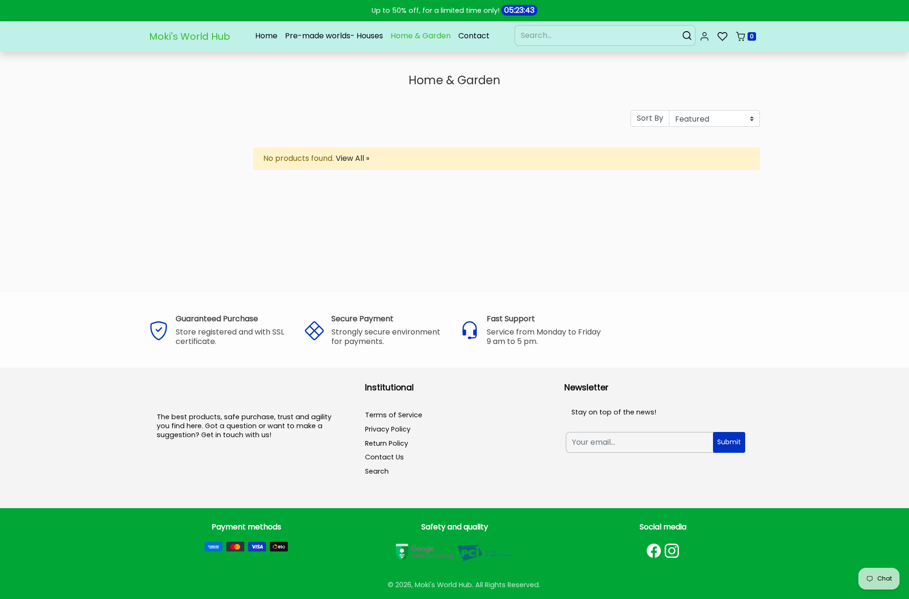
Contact (474, 35)
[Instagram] (672, 551)
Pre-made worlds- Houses (334, 35)
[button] (704, 36)
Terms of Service (393, 415)
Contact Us (384, 457)
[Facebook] (654, 551)
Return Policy (386, 443)
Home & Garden (421, 35)
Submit (729, 442)
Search (377, 471)
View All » (352, 158)
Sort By (650, 118)
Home (266, 35)
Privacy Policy (387, 429)
